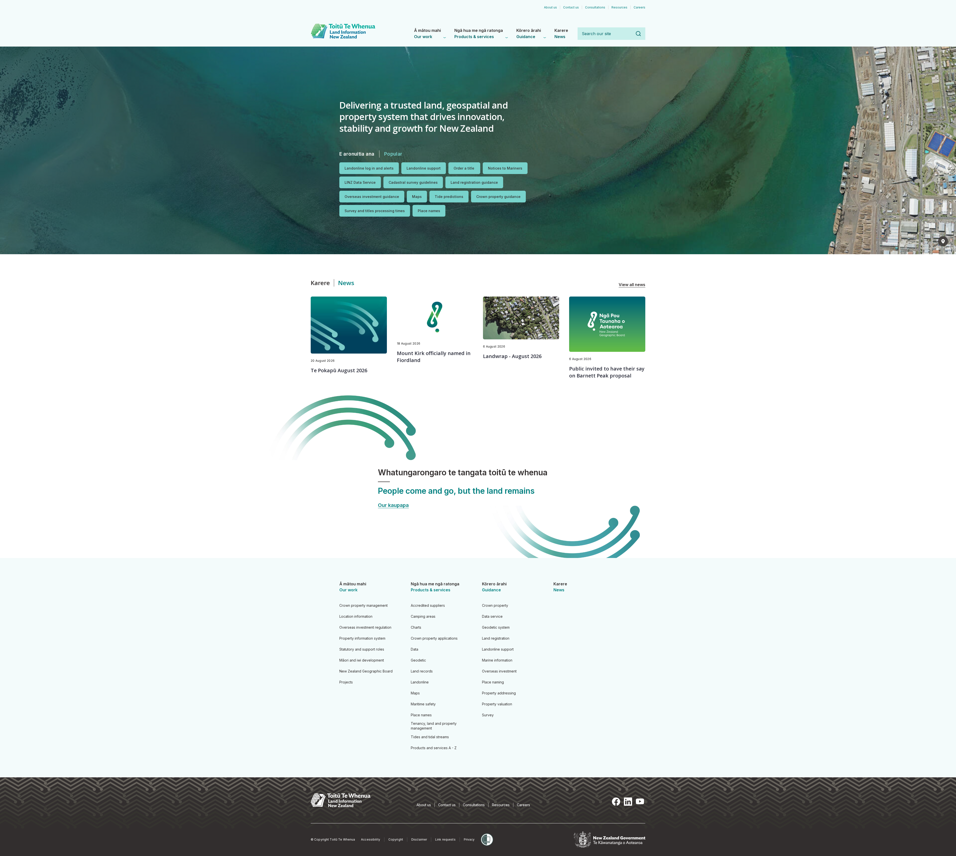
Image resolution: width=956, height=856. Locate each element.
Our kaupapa (393, 505)
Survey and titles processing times (375, 211)
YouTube (639, 801)
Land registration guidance (474, 182)
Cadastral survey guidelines (413, 182)
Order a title (464, 168)
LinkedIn (627, 801)
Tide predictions (449, 196)
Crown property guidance (498, 196)
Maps (417, 196)
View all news (632, 284)
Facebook (615, 801)
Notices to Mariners (505, 168)
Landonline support (424, 168)
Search (638, 33)
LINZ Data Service (360, 182)
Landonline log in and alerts (369, 168)
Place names (429, 211)
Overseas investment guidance (372, 196)
